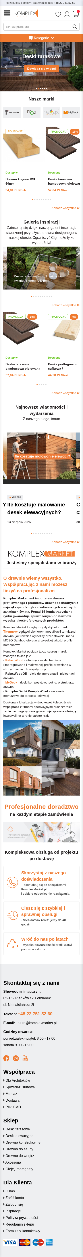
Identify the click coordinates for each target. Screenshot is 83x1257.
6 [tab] (43, 199)
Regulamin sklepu (20, 1224)
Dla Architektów (18, 1080)
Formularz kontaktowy (23, 1231)
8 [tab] (48, 199)
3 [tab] (37, 199)
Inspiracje (13, 1211)
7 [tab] (45, 199)
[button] (6, 66)
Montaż (11, 1094)
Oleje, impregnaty (19, 1169)
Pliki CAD (13, 1107)
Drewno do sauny (19, 1149)
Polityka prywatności (22, 1218)
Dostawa (12, 1100)
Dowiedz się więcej (41, 68)
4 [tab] (39, 199)
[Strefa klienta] (67, 14)
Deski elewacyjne (19, 1136)
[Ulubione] (58, 14)
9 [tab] (50, 199)
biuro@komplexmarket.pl (37, 1023)
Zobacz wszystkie (64, 208)
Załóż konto (15, 1198)
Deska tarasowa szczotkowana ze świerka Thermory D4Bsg (37, 278)
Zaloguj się (14, 1204)
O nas (10, 1191)
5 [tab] (41, 199)
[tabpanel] (24, 159)
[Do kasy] (76, 14)
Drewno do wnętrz (20, 1156)
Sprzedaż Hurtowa (20, 1087)
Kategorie (41, 38)
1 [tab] (32, 199)
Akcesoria (13, 1162)
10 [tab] (51, 296)
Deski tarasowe (18, 1129)
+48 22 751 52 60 (64, 2)
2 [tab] (34, 199)
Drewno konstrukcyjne (23, 1142)
